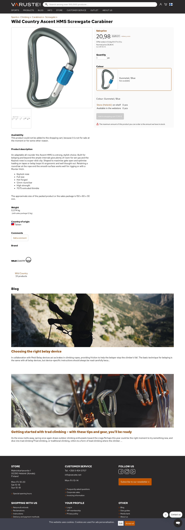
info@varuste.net (73, 474)
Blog (122, 507)
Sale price (101, 30)
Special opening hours (22, 493)
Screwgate (51, 17)
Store (59, 10)
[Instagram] (126, 472)
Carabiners (38, 17)
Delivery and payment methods (26, 516)
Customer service (76, 10)
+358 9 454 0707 (77, 470)
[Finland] (171, 4)
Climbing (25, 17)
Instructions (18, 513)
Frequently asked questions (78, 489)
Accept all (130, 523)
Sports (15, 10)
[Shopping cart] (165, 4)
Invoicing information (76, 495)
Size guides (125, 510)
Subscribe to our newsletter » (135, 481)
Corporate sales (73, 492)
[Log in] (160, 4)
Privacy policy (72, 513)
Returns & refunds (20, 507)
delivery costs (126, 36)
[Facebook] (121, 472)
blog (40, 10)
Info (50, 10)
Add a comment (19, 238)
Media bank (125, 513)
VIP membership (74, 510)
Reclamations (18, 510)
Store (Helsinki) (104, 104)
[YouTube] (132, 472)
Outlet (94, 10)
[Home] (25, 4)
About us (107, 10)
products (28, 10)
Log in (69, 507)
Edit (120, 523)
